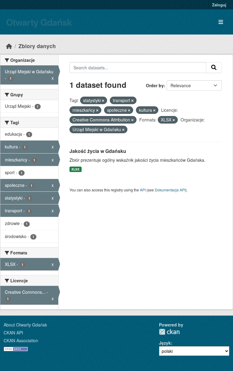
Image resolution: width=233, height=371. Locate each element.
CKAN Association (21, 340)
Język (165, 343)
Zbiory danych (37, 46)
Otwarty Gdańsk (39, 21)
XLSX (75, 169)
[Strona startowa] (9, 46)
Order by (155, 85)
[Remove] (103, 100)
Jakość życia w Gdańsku (97, 150)
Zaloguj (219, 5)
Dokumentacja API (170, 189)
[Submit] (214, 67)
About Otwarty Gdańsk (25, 325)
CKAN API (13, 333)
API (143, 189)
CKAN (169, 332)
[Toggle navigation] (220, 22)
